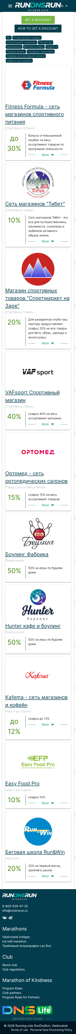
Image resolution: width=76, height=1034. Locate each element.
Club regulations (13, 969)
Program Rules (12, 988)
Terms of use (19, 1029)
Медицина (14, 46)
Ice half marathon (14, 941)
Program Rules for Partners (20, 997)
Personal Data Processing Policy (51, 1029)
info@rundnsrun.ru (15, 910)
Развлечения (16, 51)
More (46, 155)
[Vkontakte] (5, 918)
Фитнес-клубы (34, 46)
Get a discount (38, 19)
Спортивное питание (21, 42)
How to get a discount (38, 28)
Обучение (45, 42)
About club (9, 965)
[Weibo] (11, 918)
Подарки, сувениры (41, 51)
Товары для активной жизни (26, 56)
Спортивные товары (27, 37)
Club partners (11, 992)
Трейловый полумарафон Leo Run (26, 946)
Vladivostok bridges (16, 937)
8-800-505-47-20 (15, 906)
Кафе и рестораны (19, 60)
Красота (51, 46)
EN (64, 5)
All (8, 37)
